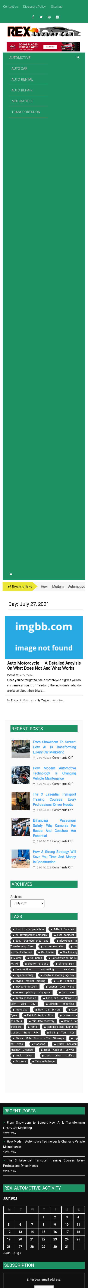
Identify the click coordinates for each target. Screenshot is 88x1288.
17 (67, 1232)
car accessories (54, 946)
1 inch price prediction (30, 929)
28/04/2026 (43, 867)
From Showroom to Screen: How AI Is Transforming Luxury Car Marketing (54, 747)
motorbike (21, 1009)
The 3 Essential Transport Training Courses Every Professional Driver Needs (54, 799)
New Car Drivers (49, 1009)
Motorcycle (22, 101)
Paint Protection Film (40, 1015)
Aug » (17, 1253)
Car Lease (47, 952)
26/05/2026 (43, 841)
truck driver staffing (59, 1055)
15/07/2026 (43, 784)
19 (8, 1239)
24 (67, 1239)
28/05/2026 (43, 810)
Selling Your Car (62, 1032)
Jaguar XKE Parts (61, 986)
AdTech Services (64, 929)
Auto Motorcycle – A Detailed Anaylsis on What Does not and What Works (44, 665)
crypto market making (30, 980)
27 (20, 1246)
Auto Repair (22, 90)
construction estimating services (45, 969)
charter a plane (38, 963)
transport (40, 1044)
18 (78, 1232)
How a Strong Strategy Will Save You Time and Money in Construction (54, 857)
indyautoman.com (26, 986)
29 (43, 1246)
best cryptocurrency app (32, 940)
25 (78, 1239)
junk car (68, 992)
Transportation (26, 112)
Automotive (19, 58)
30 (55, 1246)
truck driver (24, 1055)
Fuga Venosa (65, 980)
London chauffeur (61, 1003)
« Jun (6, 1253)
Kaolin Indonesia (26, 998)
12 (8, 1232)
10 (67, 1224)
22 (43, 1239)
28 (32, 1246)
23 (55, 1239)
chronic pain (66, 963)
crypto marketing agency (58, 975)
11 (78, 1224)
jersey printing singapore (33, 992)
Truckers (21, 1061)
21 (32, 1239)
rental (34, 1026)
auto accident (65, 935)
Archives (16, 896)
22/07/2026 (43, 757)
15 (43, 1232)
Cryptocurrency (25, 975)
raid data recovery (43, 1021)
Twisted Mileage (45, 1061)
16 (55, 1232)
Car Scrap (36, 957)
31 (67, 1246)
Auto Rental (22, 79)
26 (8, 1246)
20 (20, 1239)
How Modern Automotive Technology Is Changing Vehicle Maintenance (54, 773)
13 (20, 1232)
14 (32, 1232)
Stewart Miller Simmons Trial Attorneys (40, 1038)
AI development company (31, 935)
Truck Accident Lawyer (59, 1049)
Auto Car (19, 69)
